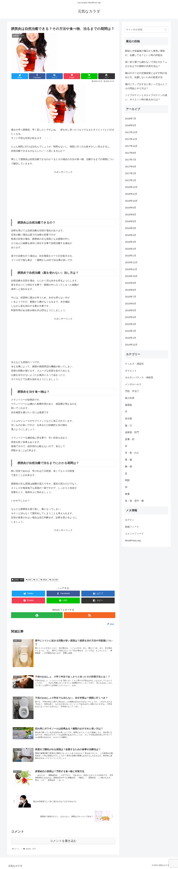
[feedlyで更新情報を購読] (37, 615)
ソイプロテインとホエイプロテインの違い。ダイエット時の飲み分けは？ (146, 97)
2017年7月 (130, 159)
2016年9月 (130, 207)
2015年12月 (131, 262)
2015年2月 (130, 331)
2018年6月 (130, 125)
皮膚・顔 (129, 439)
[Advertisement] (63, 192)
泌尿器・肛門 (18, 580)
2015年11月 (131, 269)
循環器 (128, 405)
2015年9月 (130, 283)
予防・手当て (132, 391)
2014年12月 (131, 344)
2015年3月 (130, 324)
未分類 (128, 418)
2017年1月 (130, 180)
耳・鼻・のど (132, 452)
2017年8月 (130, 153)
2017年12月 (131, 132)
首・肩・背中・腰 (134, 500)
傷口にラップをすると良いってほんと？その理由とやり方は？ (146, 86)
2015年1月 (130, 338)
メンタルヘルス (133, 384)
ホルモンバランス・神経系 (139, 377)
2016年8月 (130, 214)
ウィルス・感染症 (134, 363)
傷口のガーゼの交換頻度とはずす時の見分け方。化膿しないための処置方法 (146, 75)
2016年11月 (131, 194)
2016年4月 (130, 235)
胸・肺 (128, 466)
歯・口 (128, 425)
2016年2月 (130, 249)
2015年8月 (130, 290)
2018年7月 (130, 118)
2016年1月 (130, 255)
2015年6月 (130, 303)
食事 (127, 494)
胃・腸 (128, 459)
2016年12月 (131, 187)
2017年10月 (131, 146)
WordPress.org (133, 540)
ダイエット (131, 370)
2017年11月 (131, 139)
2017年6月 (130, 166)
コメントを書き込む (63, 840)
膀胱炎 (45, 580)
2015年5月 (130, 310)
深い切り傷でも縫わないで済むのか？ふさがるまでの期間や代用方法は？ (146, 64)
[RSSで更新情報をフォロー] (89, 615)
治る (36, 580)
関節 (127, 480)
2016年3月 (130, 242)
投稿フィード (132, 527)
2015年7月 (130, 296)
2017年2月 (130, 173)
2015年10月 (131, 276)
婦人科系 (129, 398)
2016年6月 (130, 221)
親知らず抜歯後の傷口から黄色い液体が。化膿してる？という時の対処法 (145, 53)
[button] (165, 29)
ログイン (129, 520)
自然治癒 (54, 580)
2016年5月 (130, 228)
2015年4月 (130, 317)
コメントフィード (134, 533)
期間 (29, 580)
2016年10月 (131, 201)
